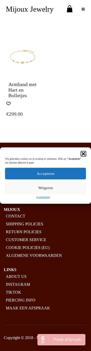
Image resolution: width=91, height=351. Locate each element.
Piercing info (20, 300)
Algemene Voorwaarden (34, 255)
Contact (15, 216)
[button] (83, 153)
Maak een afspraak (28, 308)
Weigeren (45, 188)
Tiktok (13, 292)
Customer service (26, 240)
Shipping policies (24, 224)
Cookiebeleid (43, 196)
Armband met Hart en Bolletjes (22, 89)
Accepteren (46, 173)
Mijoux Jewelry (30, 9)
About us (16, 276)
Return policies (23, 232)
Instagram (18, 284)
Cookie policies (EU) (28, 247)
